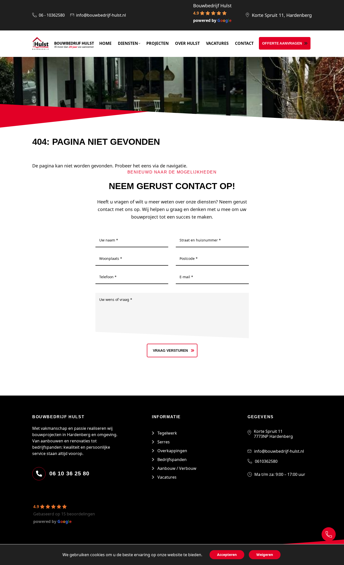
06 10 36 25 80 (69, 473)
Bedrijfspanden (172, 459)
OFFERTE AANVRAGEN (282, 43)
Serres (163, 442)
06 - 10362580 (52, 15)
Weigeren (264, 554)
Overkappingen (172, 450)
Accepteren (227, 554)
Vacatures (167, 477)
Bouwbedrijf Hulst (212, 6)
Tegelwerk (167, 433)
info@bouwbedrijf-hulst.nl (101, 15)
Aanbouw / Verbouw (176, 468)
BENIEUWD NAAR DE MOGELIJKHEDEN (172, 172)
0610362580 (266, 461)
